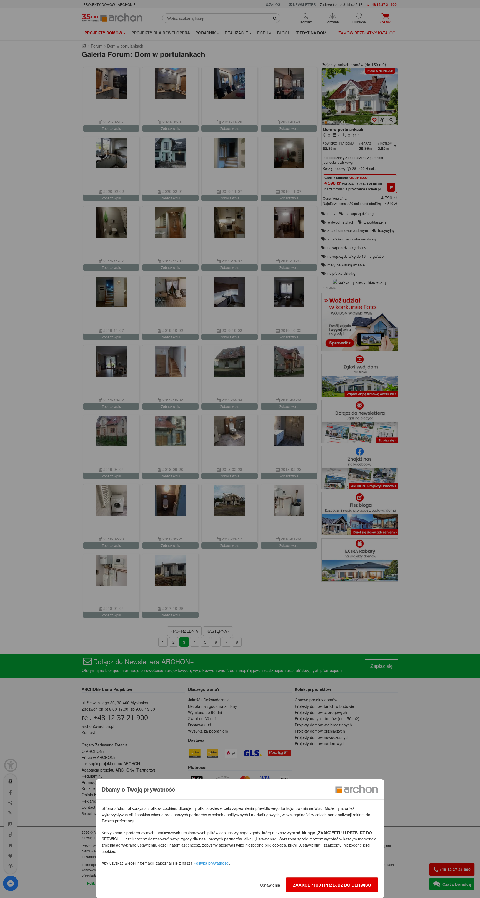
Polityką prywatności (211, 863)
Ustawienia (270, 885)
